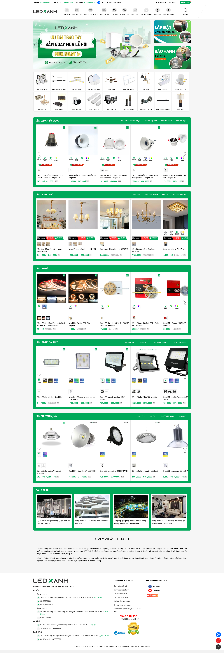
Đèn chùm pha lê (151, 194)
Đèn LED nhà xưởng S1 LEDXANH (82, 471)
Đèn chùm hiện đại (179, 194)
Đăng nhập (162, 2)
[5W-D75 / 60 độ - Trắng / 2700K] (107, 170)
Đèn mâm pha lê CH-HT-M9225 (176, 249)
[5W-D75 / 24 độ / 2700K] (70, 170)
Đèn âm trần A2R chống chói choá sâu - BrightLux (177, 176)
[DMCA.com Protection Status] (133, 629)
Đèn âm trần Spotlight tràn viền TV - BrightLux (82, 176)
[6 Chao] (43, 244)
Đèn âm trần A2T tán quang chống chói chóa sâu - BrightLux (113, 176)
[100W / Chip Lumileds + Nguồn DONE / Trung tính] (134, 465)
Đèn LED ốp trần (151, 121)
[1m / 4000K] (43, 318)
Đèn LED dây (43, 268)
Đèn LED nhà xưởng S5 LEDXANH (177, 471)
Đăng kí (174, 2)
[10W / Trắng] (102, 391)
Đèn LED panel (166, 121)
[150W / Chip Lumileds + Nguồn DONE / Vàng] (138, 391)
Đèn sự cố (182, 416)
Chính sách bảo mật (121, 597)
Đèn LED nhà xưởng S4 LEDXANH (145, 471)
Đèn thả (165, 194)
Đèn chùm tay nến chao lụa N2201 (82, 249)
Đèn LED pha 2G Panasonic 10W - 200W (177, 398)
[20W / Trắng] (107, 391)
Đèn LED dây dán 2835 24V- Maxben (174, 324)
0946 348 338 (128, 616)
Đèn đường (141, 416)
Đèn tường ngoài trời (161, 342)
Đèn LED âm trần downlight (130, 121)
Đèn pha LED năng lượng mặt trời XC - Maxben (81, 398)
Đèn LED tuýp (181, 121)
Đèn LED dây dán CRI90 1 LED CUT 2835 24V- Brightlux (114, 324)
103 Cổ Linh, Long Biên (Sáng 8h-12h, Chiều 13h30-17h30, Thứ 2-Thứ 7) (71, 597)
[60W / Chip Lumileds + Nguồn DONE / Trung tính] (102, 465)
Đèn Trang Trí (44, 194)
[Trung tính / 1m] (134, 318)
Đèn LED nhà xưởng (167, 416)
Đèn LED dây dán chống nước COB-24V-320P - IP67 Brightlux (51, 324)
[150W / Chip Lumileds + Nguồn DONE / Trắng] (134, 391)
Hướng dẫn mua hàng (122, 601)
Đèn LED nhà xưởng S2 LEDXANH (114, 471)
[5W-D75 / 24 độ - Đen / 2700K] (165, 170)
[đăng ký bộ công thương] (119, 633)
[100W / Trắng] (70, 391)
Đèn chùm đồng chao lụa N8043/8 (114, 249)
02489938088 (45, 2)
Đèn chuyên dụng (46, 416)
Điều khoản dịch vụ (120, 594)
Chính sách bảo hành (121, 590)
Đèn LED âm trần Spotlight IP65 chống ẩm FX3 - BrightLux (145, 176)
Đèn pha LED (129, 342)
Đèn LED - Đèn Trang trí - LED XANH (45, 12)
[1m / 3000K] (39, 318)
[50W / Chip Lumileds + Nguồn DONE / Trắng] (70, 465)
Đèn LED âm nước (179, 342)
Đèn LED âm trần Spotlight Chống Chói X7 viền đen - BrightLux (50, 176)
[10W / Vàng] (165, 391)
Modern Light (93, 646)
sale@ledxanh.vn (46, 605)
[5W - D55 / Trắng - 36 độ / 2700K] (134, 170)
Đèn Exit (152, 416)
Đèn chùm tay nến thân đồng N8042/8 (143, 250)
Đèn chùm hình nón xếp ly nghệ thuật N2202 (49, 250)
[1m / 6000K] (48, 318)
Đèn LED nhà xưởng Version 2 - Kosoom (49, 472)
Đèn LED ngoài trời (47, 342)
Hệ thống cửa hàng (116, 2)
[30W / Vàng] (174, 391)
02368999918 (89, 2)
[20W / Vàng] (170, 391)
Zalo (102, 2)
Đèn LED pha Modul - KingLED (49, 397)
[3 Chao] (39, 244)
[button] (147, 45)
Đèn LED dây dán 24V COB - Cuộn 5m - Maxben (145, 324)
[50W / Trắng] (39, 465)
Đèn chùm (137, 194)
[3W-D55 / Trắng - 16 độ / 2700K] (39, 170)
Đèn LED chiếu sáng (47, 120)
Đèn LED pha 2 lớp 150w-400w (144, 397)
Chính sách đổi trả (120, 586)
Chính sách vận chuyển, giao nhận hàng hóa (128, 610)
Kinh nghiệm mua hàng (122, 605)
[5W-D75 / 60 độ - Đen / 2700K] (102, 170)
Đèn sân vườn (144, 342)
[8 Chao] (48, 244)
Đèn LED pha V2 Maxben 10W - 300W (113, 398)
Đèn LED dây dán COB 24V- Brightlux (79, 324)
